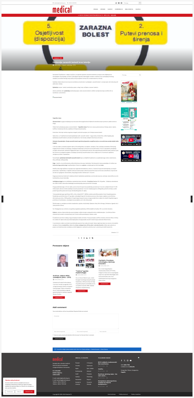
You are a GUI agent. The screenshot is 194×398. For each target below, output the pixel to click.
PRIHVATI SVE (29, 391)
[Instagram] (116, 3)
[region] (19, 386)
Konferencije (119, 9)
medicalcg (69, 65)
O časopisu (90, 363)
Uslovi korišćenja (111, 394)
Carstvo (95, 181)
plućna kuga (64, 165)
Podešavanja (10, 391)
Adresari (89, 371)
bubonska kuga (57, 165)
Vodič (76, 374)
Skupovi (89, 379)
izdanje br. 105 (58, 58)
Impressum (90, 365)
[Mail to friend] (84, 238)
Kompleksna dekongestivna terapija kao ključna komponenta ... (107, 382)
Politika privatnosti (123, 394)
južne (92, 225)
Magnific (123, 372)
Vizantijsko (90, 181)
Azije (76, 225)
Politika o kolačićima (135, 394)
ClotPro (100, 369)
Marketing (89, 376)
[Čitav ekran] (139, 144)
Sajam (77, 368)
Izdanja (95, 9)
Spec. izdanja (90, 368)
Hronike (102, 9)
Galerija (137, 9)
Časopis (77, 363)
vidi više (124, 15)
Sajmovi (110, 9)
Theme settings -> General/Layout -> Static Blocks (95, 349)
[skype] (92, 238)
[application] (131, 140)
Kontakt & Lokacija (78, 383)
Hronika (77, 365)
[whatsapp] (89, 238)
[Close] (35, 379)
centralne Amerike (99, 225)
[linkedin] (87, 238)
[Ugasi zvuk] (137, 144)
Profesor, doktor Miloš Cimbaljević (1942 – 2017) (62, 276)
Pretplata (89, 374)
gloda (84, 165)
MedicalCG (69, 394)
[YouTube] (121, 3)
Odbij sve (19, 391)
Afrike (88, 225)
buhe (102, 165)
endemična (66, 225)
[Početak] (123, 144)
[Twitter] (79, 238)
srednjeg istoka (82, 225)
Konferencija (78, 371)
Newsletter (78, 379)
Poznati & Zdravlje (89, 383)
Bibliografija (129, 9)
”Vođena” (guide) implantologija (82, 272)
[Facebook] (119, 3)
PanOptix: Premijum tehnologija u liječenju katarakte (107, 262)
